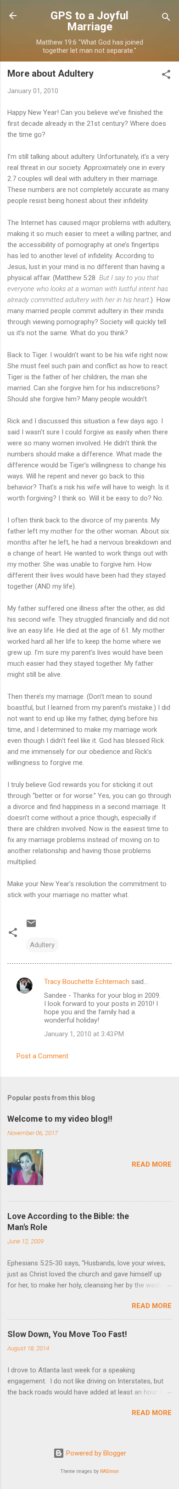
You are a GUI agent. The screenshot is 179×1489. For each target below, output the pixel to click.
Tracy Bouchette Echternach (86, 982)
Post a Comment (42, 1056)
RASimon (109, 1471)
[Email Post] (31, 926)
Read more (152, 1164)
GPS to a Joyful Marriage (89, 21)
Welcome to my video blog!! (59, 1119)
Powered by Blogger (95, 1453)
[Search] (166, 19)
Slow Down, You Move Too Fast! (67, 1334)
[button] (166, 76)
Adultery (42, 945)
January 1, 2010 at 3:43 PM (84, 1034)
